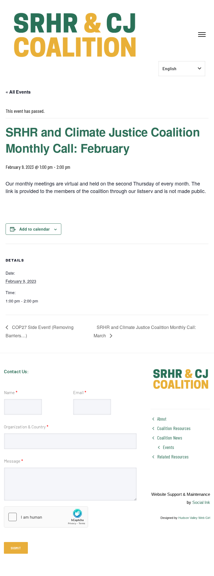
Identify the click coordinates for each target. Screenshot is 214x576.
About (161, 419)
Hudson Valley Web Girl (194, 517)
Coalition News (169, 438)
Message (13, 460)
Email (79, 392)
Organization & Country (26, 426)
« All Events (18, 92)
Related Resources (173, 456)
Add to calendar (34, 229)
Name (11, 392)
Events (168, 447)
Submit (16, 548)
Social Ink (201, 502)
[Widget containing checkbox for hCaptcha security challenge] (46, 517)
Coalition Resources (174, 428)
